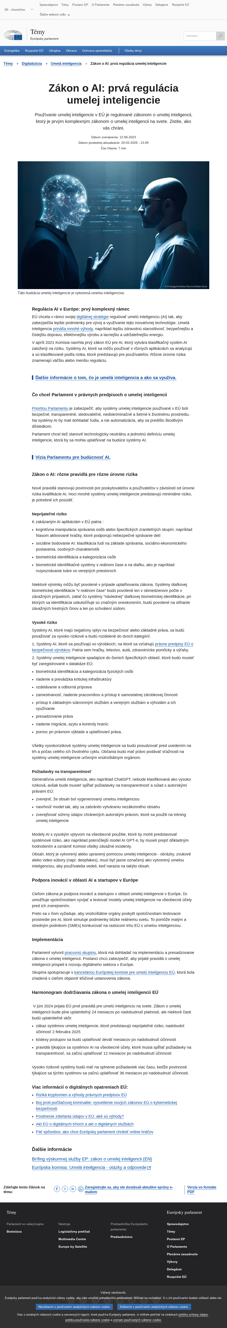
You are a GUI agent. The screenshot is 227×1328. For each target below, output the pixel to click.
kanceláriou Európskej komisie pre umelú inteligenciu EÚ (124, 972)
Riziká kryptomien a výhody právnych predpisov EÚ (81, 1095)
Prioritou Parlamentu (50, 408)
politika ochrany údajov (193, 1314)
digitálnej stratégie (92, 317)
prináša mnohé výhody (73, 329)
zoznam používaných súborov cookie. (137, 1320)
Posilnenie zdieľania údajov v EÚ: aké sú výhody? (80, 1116)
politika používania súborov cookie (87, 1320)
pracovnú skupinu (80, 952)
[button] (55, 15)
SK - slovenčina (14, 9)
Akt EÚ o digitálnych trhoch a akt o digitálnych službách (85, 1124)
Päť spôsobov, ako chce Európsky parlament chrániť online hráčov (94, 1132)
